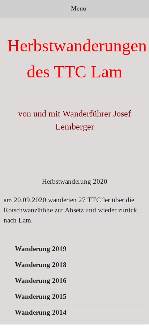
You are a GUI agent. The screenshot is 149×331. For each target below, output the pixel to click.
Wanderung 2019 (41, 249)
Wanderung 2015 (41, 296)
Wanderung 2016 (41, 280)
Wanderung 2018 (41, 264)
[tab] (74, 249)
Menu (77, 8)
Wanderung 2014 (41, 312)
